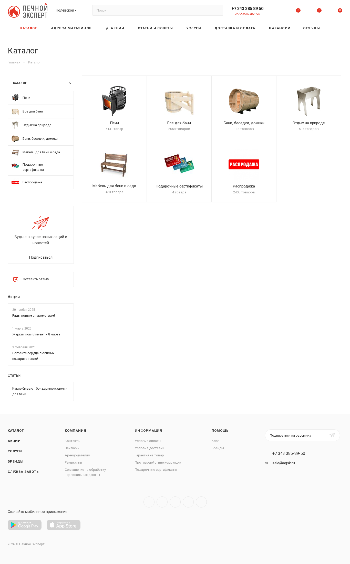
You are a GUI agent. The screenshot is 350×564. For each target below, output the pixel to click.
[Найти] (217, 10)
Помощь (220, 431)
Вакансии (72, 448)
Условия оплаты (148, 441)
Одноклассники (188, 501)
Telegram (162, 501)
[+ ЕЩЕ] (334, 28)
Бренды (16, 461)
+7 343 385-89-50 (288, 454)
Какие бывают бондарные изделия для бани (39, 391)
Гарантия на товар (149, 455)
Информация (148, 431)
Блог (215, 441)
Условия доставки (149, 448)
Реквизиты (73, 462)
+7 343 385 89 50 (247, 8)
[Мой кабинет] (277, 11)
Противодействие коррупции (158, 462)
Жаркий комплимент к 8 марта (36, 334)
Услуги (15, 451)
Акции (14, 296)
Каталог (16, 431)
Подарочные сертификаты (156, 470)
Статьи (14, 375)
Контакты (72, 441)
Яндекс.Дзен (201, 501)
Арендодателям (77, 455)
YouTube (175, 501)
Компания (75, 431)
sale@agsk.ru (283, 463)
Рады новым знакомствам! (33, 315)
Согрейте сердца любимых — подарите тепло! (35, 356)
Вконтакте (149, 501)
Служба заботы (23, 472)
